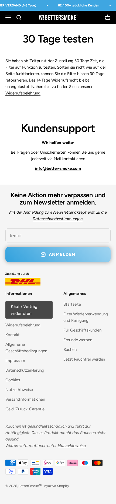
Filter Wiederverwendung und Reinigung (85, 317)
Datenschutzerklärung (24, 370)
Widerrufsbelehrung (22, 93)
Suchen (70, 349)
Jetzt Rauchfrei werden (84, 359)
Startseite (72, 304)
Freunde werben (77, 339)
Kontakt (12, 334)
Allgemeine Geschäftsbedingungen (26, 347)
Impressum (15, 360)
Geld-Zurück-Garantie (25, 409)
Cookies (12, 380)
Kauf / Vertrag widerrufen (24, 310)
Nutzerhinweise (19, 389)
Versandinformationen (25, 399)
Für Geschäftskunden (82, 330)
